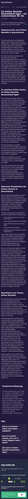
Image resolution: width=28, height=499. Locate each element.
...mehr (25, 24)
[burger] (26, 2)
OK (22, 495)
